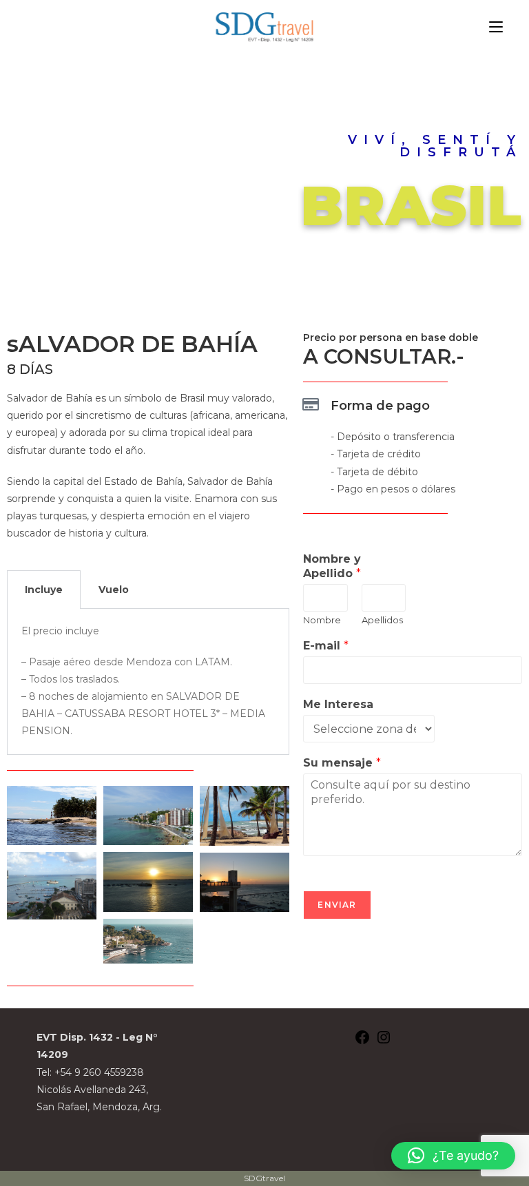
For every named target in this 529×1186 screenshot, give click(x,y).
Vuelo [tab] (113, 589)
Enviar (337, 904)
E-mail (326, 645)
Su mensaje (342, 762)
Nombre (322, 619)
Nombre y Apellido (332, 566)
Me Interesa (338, 704)
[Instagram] (383, 1042)
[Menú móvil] (496, 27)
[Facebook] (362, 1042)
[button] (453, 1155)
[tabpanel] (148, 682)
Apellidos (382, 619)
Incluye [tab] (44, 589)
